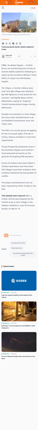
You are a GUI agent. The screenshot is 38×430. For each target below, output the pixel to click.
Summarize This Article (18, 243)
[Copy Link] (20, 43)
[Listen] (19, 56)
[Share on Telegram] (13, 43)
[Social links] (3, 2)
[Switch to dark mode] (31, 2)
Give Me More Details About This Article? (23, 254)
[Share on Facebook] (3, 43)
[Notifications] (34, 2)
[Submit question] (6, 235)
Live (32, 8)
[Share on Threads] (16, 43)
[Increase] (34, 56)
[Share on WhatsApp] (9, 43)
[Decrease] (31, 56)
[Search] (10, 2)
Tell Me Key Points (16, 248)
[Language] (6, 2)
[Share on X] (6, 43)
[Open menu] (3, 8)
